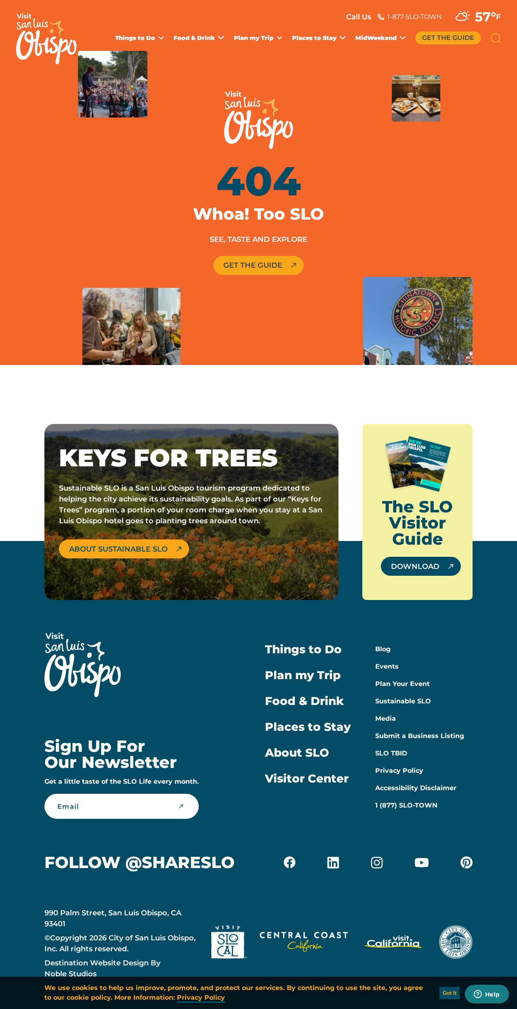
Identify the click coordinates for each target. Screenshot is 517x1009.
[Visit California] (393, 943)
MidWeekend (376, 38)
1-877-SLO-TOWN (414, 17)
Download (415, 566)
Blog (383, 649)
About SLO (297, 752)
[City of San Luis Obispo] (456, 943)
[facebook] (290, 862)
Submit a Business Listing (419, 736)
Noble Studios (70, 973)
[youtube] (421, 862)
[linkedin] (333, 862)
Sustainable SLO (403, 701)
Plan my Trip (253, 38)
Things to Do (135, 38)
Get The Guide (448, 38)
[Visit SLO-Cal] (229, 943)
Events (387, 666)
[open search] (496, 38)
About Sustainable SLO (118, 549)
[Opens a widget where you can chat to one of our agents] (486, 995)
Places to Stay (314, 38)
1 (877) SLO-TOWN (406, 805)
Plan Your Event (402, 684)
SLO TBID (391, 753)
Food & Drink (194, 38)
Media (385, 718)
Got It (449, 993)
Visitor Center (307, 778)
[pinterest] (466, 862)
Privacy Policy (399, 770)
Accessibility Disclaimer (415, 788)
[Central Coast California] (304, 943)
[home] (50, 34)
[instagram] (377, 862)
